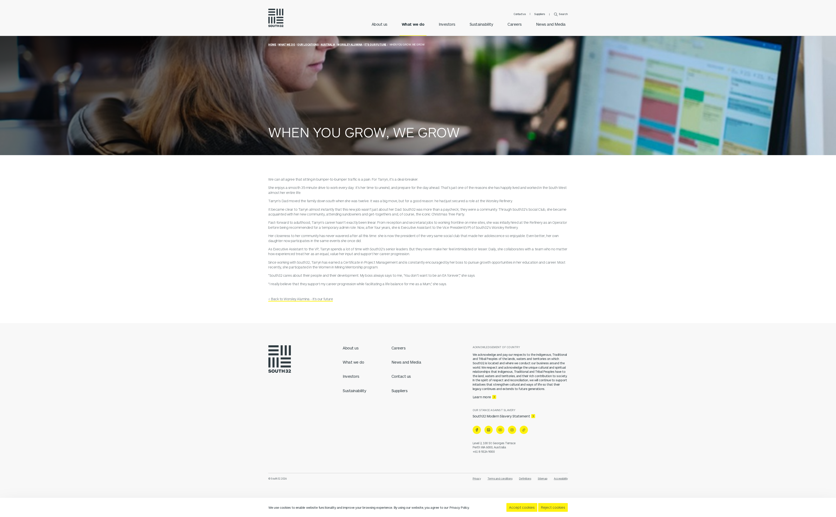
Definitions (525, 478)
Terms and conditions (499, 478)
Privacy (477, 478)
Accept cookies (522, 507)
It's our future (375, 44)
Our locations (308, 44)
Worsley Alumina (349, 44)
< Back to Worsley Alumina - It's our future (300, 299)
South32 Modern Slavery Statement (501, 416)
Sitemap (542, 478)
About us (379, 24)
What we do (413, 24)
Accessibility (561, 478)
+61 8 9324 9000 (484, 451)
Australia (328, 44)
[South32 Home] (275, 18)
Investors (447, 24)
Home (272, 44)
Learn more (482, 397)
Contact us (520, 13)
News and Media (551, 24)
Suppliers (539, 13)
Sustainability (481, 24)
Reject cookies (553, 507)
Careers (514, 24)
